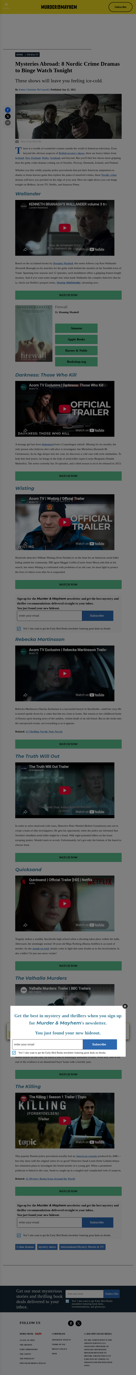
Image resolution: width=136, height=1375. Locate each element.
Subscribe (120, 7)
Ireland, (19, 158)
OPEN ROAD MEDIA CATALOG (33, 1363)
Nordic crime (109, 175)
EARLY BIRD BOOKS (29, 1349)
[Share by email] (8, 123)
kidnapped (48, 444)
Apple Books (76, 339)
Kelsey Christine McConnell (34, 89)
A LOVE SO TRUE (27, 1340)
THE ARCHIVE (26, 1345)
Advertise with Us (61, 1340)
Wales (45, 158)
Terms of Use (58, 1344)
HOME (19, 54)
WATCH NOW (68, 295)
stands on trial (40, 948)
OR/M (54, 1354)
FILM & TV (32, 54)
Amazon (76, 328)
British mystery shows (71, 153)
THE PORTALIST (27, 1359)
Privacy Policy (59, 1349)
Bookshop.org (76, 361)
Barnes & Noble (76, 350)
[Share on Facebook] (8, 110)
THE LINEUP (25, 1354)
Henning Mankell (63, 263)
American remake (86, 1156)
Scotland (55, 158)
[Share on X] (8, 116)
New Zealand (32, 158)
